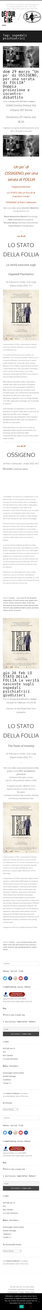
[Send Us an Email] (19, 2)
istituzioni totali (33, 605)
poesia (29, 608)
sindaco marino (8, 610)
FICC (4, 1052)
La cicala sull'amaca (10, 1059)
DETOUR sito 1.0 (9, 1048)
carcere (5, 603)
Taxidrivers (7, 1080)
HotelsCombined (12, 1093)
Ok (22, 1306)
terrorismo (17, 610)
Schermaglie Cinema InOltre (13, 1073)
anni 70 (23, 598)
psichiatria (35, 608)
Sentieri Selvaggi (9, 1076)
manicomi (6, 608)
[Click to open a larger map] (14, 1015)
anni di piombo (31, 598)
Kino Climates (8, 1055)
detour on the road (28, 603)
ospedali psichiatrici (19, 608)
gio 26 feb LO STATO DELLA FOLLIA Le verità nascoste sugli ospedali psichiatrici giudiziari (21, 684)
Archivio (11, 598)
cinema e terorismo (15, 603)
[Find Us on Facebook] (21, 2)
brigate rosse (33, 600)
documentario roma (9, 605)
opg (11, 608)
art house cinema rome (20, 600)
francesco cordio (22, 605)
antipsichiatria (7, 600)
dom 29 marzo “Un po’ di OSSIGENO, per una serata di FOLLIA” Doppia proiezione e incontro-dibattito (21, 84)
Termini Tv (7, 1083)
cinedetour (31, 101)
